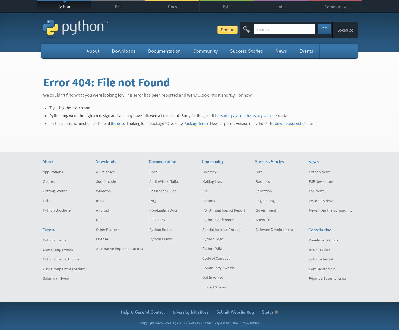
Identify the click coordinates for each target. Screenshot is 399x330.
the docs (118, 123)
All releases (105, 172)
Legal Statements (226, 323)
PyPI (227, 6)
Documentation (164, 51)
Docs (172, 6)
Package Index (195, 123)
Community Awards (218, 268)
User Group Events (58, 250)
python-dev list (321, 259)
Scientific (263, 220)
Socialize (345, 30)
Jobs (281, 6)
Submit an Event (56, 278)
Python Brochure (57, 210)
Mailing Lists (212, 182)
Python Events (54, 240)
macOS (101, 201)
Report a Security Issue (327, 278)
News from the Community (331, 210)
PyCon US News (321, 201)
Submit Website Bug (235, 312)
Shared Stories (214, 287)
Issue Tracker (319, 250)
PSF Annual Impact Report (223, 210)
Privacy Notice (249, 323)
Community (335, 6)
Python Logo (212, 239)
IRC (205, 191)
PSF (118, 6)
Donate (227, 29)
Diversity (209, 172)
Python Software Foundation (193, 323)
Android (102, 210)
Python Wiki (212, 249)
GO (324, 29)
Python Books (160, 230)
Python (63, 6)
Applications (53, 172)
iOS (98, 220)
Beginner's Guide (162, 191)
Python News (319, 172)
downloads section (291, 123)
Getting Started (55, 191)
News (281, 51)
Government (266, 210)
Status (268, 312)
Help (46, 201)
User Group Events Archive (64, 269)
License (102, 239)
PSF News (316, 191)
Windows (103, 191)
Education (264, 191)
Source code (106, 182)
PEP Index (157, 220)
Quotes (49, 182)
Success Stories (246, 51)
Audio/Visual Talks (164, 182)
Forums (208, 201)
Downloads (124, 51)
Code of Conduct (216, 258)
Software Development (274, 230)
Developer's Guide (323, 240)
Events (306, 51)
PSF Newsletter (321, 182)
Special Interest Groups (221, 230)
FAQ (152, 201)
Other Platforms (109, 230)
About (93, 51)
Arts (259, 172)
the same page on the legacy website (246, 116)
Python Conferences (218, 220)
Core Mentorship (322, 269)
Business (263, 182)
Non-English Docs (163, 210)
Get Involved (212, 277)
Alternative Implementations (119, 249)
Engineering (265, 201)
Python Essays (161, 239)
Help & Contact (143, 312)
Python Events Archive (61, 259)
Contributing (319, 230)
